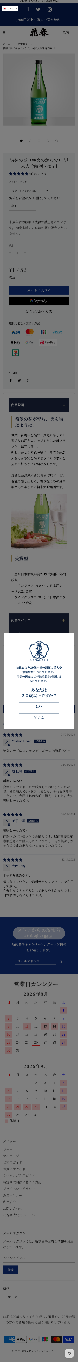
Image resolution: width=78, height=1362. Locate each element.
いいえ (39, 717)
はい (39, 706)
